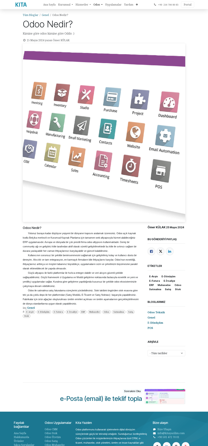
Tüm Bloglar (30, 15)
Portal (187, 4)
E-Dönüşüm (44, 312)
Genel (45, 15)
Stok (26, 316)
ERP (83, 312)
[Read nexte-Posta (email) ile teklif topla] (165, 396)
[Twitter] (160, 251)
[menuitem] (49, 4)
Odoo (106, 312)
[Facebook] (151, 251)
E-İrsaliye (72, 312)
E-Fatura (58, 312)
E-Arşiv (30, 312)
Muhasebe (94, 312)
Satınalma (118, 312)
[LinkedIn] (170, 251)
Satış (130, 312)
